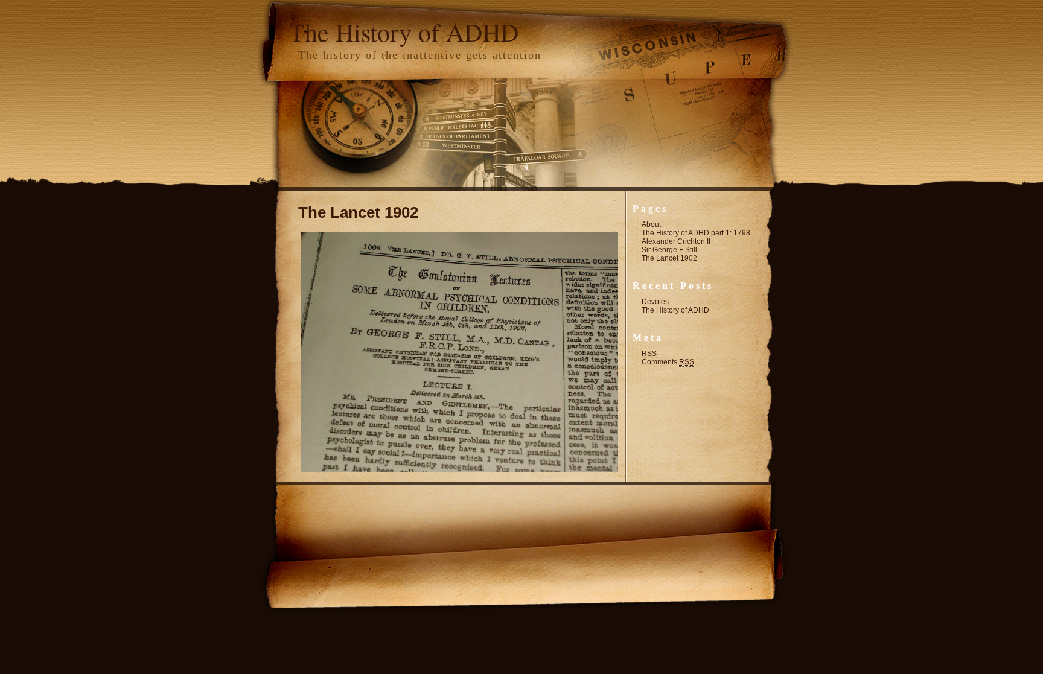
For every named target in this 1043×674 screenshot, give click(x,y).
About (651, 224)
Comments (668, 362)
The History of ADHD (403, 32)
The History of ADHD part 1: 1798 (696, 233)
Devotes (655, 301)
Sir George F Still (669, 250)
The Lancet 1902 (358, 212)
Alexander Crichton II (676, 241)
